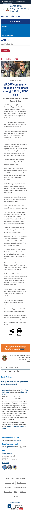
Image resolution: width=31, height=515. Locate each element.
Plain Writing (8, 487)
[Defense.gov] (4, 467)
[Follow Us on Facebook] (1, 371)
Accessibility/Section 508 (20, 487)
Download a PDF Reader (13, 426)
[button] (8, 3)
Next (25, 69)
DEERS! (22, 349)
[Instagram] (18, 371)
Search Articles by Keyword (8, 44)
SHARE (11, 334)
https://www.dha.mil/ (7, 453)
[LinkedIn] (14, 371)
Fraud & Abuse (8, 492)
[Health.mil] (9, 467)
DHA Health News (7, 35)
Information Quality (9, 483)
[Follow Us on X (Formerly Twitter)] (6, 371)
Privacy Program (20, 478)
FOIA (15, 492)
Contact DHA (5, 463)
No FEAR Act (23, 492)
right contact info (11, 447)
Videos (4, 31)
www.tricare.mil (6, 390)
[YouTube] (10, 371)
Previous (4, 69)
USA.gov (15, 496)
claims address (17, 440)
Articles (4, 27)
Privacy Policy (10, 478)
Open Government (21, 483)
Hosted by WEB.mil (15, 502)
